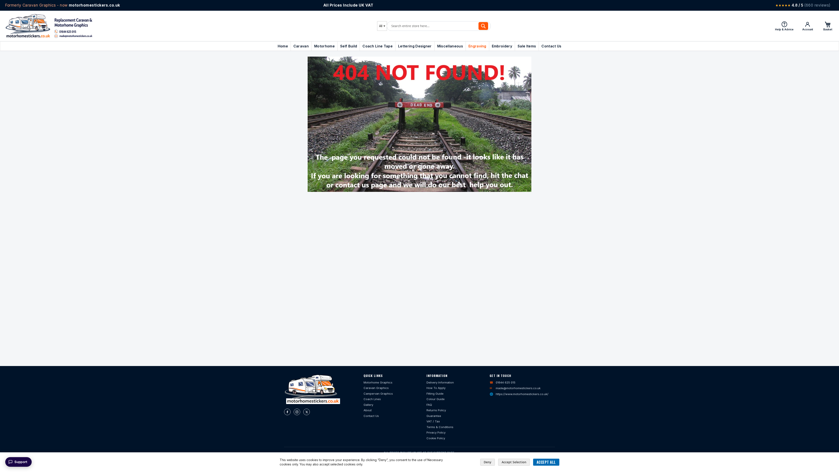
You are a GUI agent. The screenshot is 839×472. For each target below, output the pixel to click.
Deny (487, 462)
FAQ (429, 404)
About (368, 410)
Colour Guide (435, 399)
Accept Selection (514, 462)
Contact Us (371, 416)
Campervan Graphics (378, 393)
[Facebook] (287, 412)
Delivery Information (440, 382)
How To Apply (436, 388)
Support (20, 462)
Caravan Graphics (376, 388)
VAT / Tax (433, 421)
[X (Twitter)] (306, 412)
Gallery (368, 404)
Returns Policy (436, 410)
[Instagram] (297, 412)
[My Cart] (828, 26)
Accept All (546, 462)
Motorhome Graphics (378, 382)
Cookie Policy (435, 438)
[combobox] (382, 26)
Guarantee (433, 416)
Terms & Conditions (439, 427)
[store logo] (49, 26)
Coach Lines (372, 399)
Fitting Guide (435, 393)
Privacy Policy (436, 432)
